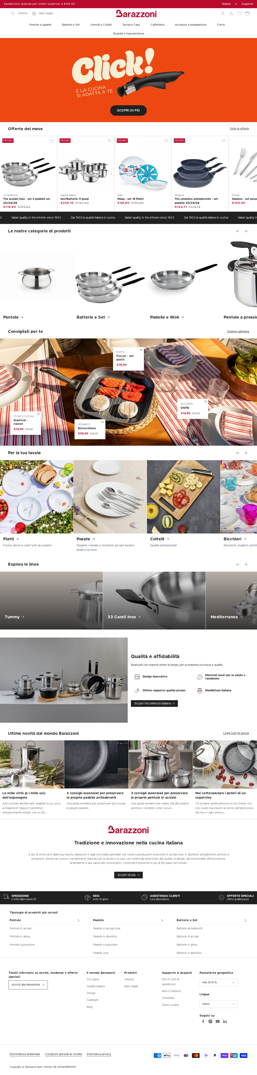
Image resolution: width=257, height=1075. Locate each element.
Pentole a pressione (22, 944)
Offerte (23, 13)
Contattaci (168, 998)
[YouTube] (217, 1021)
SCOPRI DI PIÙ (128, 110)
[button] (222, 13)
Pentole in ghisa (20, 936)
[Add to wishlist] (52, 140)
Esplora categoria (238, 331)
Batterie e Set (187, 920)
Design (91, 993)
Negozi (226, 4)
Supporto (247, 4)
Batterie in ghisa (187, 944)
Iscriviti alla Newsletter (26, 984)
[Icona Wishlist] (239, 13)
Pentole (15, 920)
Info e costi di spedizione (170, 982)
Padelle (98, 920)
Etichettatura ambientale (25, 1054)
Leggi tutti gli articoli (236, 733)
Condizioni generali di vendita (63, 1054)
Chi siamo (93, 979)
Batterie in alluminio (189, 953)
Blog (89, 1007)
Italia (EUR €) (209, 982)
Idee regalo (46, 13)
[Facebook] (203, 1021)
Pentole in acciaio (21, 928)
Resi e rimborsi (171, 991)
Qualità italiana (96, 986)
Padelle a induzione (105, 944)
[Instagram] (210, 1021)
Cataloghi (92, 1000)
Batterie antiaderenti (190, 928)
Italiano (206, 1004)
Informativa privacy (99, 1054)
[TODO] (224, 1021)
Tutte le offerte (239, 128)
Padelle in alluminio (105, 936)
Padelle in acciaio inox (106, 928)
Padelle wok (101, 953)
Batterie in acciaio (188, 936)
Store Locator (170, 1005)
